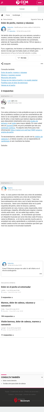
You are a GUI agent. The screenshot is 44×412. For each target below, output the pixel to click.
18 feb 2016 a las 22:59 (23, 31)
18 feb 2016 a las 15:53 (14, 103)
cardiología (5, 141)
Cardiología (16, 15)
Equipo (7, 391)
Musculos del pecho (8, 78)
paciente (10, 126)
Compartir (7, 64)
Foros (8, 15)
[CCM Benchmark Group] (22, 400)
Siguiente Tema (36, 19)
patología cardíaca (8, 128)
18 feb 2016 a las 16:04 (14, 190)
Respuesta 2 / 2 (6, 183)
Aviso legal (18, 394)
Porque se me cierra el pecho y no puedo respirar (19, 80)
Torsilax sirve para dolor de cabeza (14, 383)
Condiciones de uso (17, 391)
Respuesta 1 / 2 (6, 96)
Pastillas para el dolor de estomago (14, 83)
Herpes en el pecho (8, 85)
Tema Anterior (7, 19)
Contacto (11, 394)
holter (14, 123)
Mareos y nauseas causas (11, 75)
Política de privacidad (31, 391)
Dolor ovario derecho (10, 380)
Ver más (23, 58)
